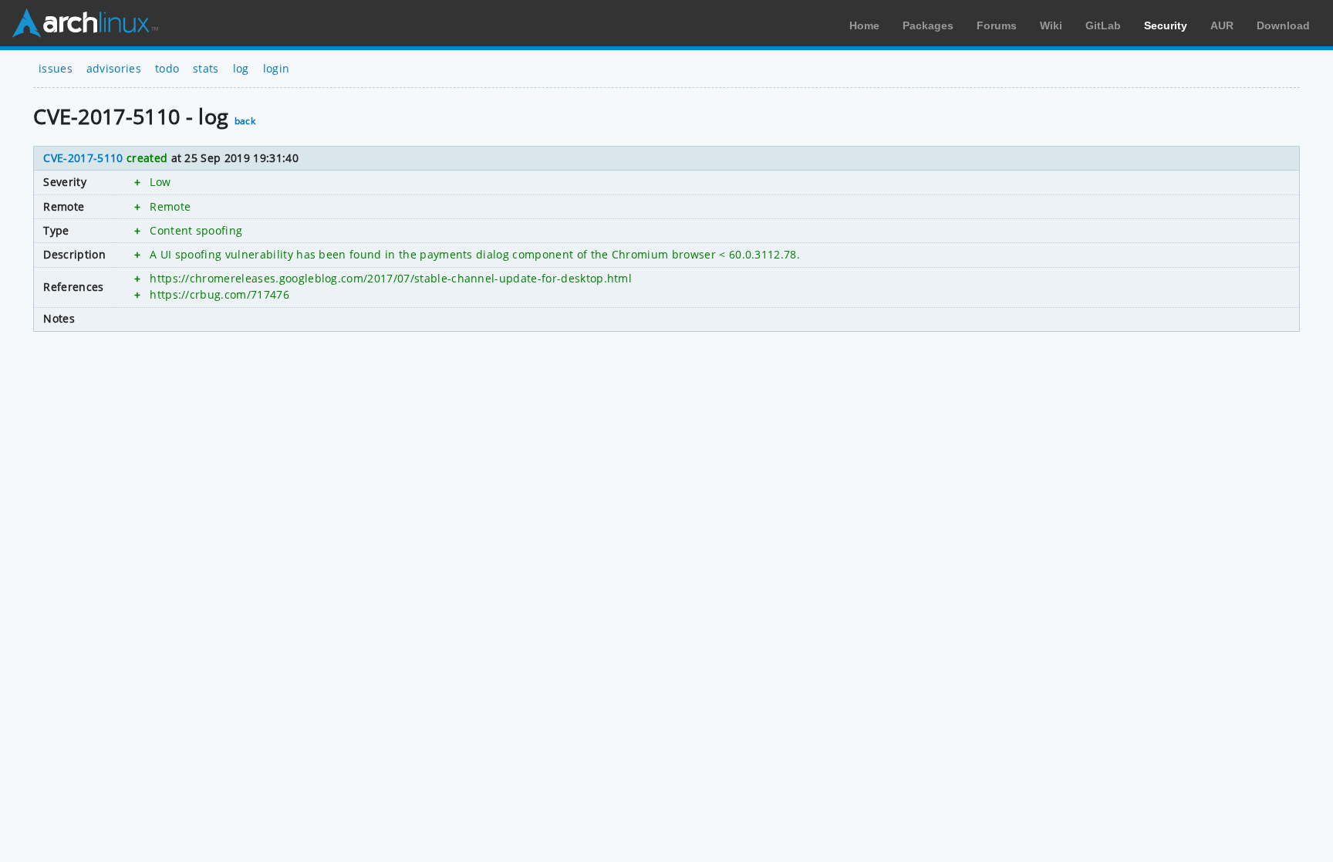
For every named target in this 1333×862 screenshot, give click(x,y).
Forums (997, 25)
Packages (928, 25)
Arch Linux (85, 23)
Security (1165, 25)
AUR (1221, 25)
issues (56, 68)
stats (206, 68)
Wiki (1051, 25)
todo (167, 68)
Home (864, 25)
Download (1283, 25)
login (276, 68)
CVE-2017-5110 (83, 157)
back (245, 120)
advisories (113, 68)
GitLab (1103, 25)
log (241, 68)
